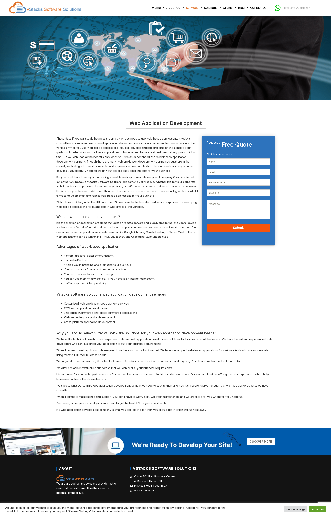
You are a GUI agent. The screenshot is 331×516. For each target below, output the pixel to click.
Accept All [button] (318, 509)
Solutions (210, 8)
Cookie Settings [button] (295, 509)
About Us (173, 8)
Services (192, 8)
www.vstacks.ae (144, 490)
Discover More (260, 441)
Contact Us (258, 8)
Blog (241, 8)
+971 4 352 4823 (156, 485)
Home (156, 8)
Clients (228, 8)
